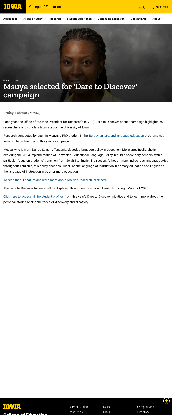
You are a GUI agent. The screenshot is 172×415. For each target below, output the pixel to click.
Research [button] (55, 18)
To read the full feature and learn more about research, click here (55, 180)
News (16, 80)
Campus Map (145, 407)
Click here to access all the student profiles (33, 196)
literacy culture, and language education (116, 136)
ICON (106, 407)
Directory (143, 412)
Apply (141, 7)
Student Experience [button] (79, 18)
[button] (159, 6)
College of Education (45, 6)
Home (6, 80)
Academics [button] (10, 18)
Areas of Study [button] (33, 18)
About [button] (156, 18)
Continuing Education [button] (111, 18)
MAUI (107, 412)
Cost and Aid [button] (138, 18)
